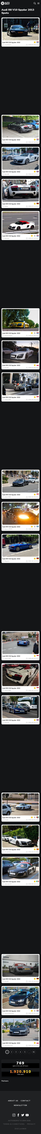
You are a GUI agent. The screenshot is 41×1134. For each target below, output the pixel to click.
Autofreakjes (8, 335)
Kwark (6, 820)
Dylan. (6, 206)
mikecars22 (7, 884)
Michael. (6, 238)
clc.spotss (7, 852)
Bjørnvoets (7, 142)
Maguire (6, 561)
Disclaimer (20, 1129)
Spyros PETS (8, 529)
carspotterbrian (9, 1013)
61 (34, 1052)
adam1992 (7, 400)
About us (13, 1101)
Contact (25, 1101)
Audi (3, 42)
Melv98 (6, 174)
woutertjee (7, 45)
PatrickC (6, 722)
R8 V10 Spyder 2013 (13, 42)
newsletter (20, 1105)
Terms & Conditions (13, 1124)
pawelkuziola (8, 1045)
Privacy (31, 1124)
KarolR (6, 368)
